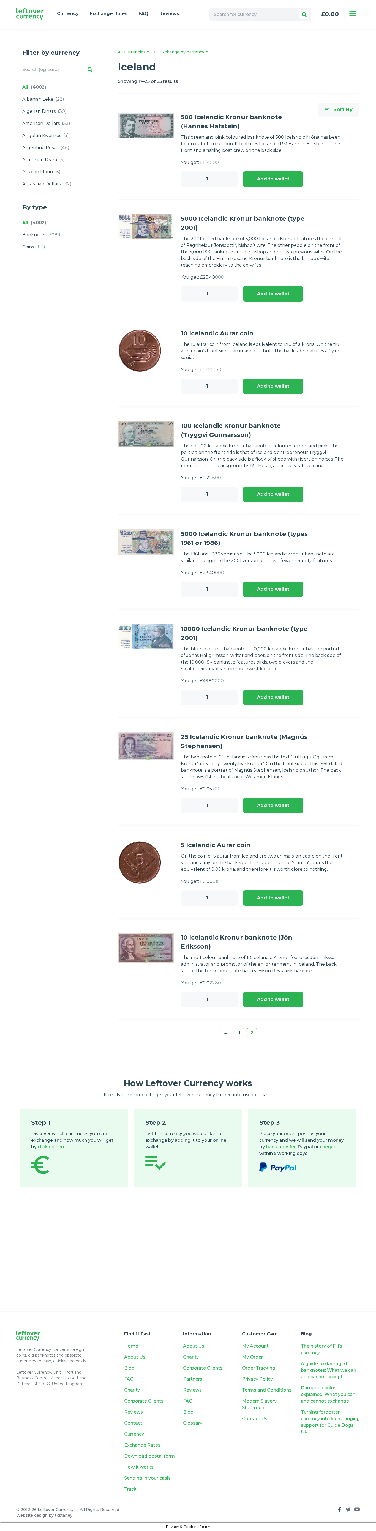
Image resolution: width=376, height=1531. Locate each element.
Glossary (192, 1423)
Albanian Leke (43, 99)
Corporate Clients (144, 1401)
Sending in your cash (147, 1478)
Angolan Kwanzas (45, 135)
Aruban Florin (41, 171)
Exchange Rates (108, 13)
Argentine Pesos (45, 147)
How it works (139, 1467)
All (34, 87)
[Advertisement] (188, 1257)
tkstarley (63, 1515)
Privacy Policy (257, 1379)
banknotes (42, 234)
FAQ (143, 13)
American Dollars (46, 123)
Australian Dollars (47, 184)
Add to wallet (273, 179)
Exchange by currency (182, 52)
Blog (129, 1368)
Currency (68, 13)
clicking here (52, 1146)
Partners (192, 1379)
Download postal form (149, 1456)
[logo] (30, 14)
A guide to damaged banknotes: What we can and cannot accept (328, 1370)
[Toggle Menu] (352, 13)
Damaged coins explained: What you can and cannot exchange (328, 1394)
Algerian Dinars (44, 111)
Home (131, 1346)
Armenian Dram (43, 159)
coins (33, 247)
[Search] (304, 14)
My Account (255, 1346)
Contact (133, 1423)
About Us (134, 1357)
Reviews (169, 13)
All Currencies (132, 52)
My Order (252, 1357)
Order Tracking (258, 1368)
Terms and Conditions (266, 1390)
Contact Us (254, 1418)
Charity (132, 1390)
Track (130, 1489)
